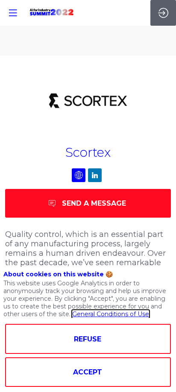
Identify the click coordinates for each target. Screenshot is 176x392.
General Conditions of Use (110, 314)
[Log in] (163, 13)
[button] (13, 13)
